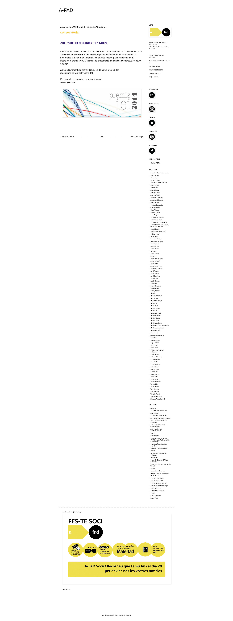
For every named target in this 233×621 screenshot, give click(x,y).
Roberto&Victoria (156, 357)
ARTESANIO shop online (158, 416)
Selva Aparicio (155, 374)
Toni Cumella (154, 389)
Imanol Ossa (154, 249)
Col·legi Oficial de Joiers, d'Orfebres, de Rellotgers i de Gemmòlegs (160, 440)
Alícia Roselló (155, 180)
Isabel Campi (154, 254)
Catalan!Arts (154, 436)
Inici (102, 137)
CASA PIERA (155, 163)
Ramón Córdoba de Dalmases (157, 351)
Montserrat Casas (156, 323)
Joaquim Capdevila (156, 269)
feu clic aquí (95, 79)
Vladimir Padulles (156, 396)
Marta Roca (154, 306)
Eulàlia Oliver (154, 234)
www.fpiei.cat (68, 82)
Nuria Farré (154, 333)
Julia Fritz (153, 283)
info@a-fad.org (153, 77)
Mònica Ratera (155, 318)
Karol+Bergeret (155, 286)
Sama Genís (154, 367)
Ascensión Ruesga (156, 198)
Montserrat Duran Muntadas (159, 325)
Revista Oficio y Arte (157, 481)
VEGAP (152, 493)
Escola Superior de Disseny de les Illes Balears (159, 225)
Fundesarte (154, 457)
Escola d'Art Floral (156, 220)
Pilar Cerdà (154, 345)
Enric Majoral (154, 215)
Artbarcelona (154, 413)
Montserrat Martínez (157, 328)
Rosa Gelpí (154, 362)
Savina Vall (154, 372)
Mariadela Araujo (156, 301)
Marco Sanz (154, 298)
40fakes (153, 408)
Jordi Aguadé (154, 271)
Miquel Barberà (155, 313)
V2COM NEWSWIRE (157, 491)
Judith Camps (155, 281)
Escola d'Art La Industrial (158, 222)
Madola (152, 293)
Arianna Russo (155, 195)
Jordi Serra (154, 278)
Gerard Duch (154, 244)
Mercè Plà (153, 311)
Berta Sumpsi (154, 202)
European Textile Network (158, 448)
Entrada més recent (67, 137)
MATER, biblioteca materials (159, 473)
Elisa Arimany (154, 210)
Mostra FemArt (155, 476)
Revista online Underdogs (159, 486)
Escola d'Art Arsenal (157, 217)
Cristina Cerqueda (156, 205)
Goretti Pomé (154, 246)
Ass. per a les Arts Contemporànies (156, 430)
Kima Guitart (154, 288)
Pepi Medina (154, 343)
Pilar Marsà (154, 348)
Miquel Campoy (155, 315)
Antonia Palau (155, 193)
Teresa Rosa (154, 387)
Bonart (152, 433)
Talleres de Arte (155, 488)
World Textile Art (155, 496)
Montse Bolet (154, 320)
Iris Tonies (153, 251)
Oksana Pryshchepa (157, 335)
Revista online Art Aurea (158, 483)
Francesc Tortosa (156, 239)
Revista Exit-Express (157, 478)
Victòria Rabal (155, 394)
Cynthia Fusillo (155, 207)
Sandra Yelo (154, 369)
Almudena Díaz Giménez (158, 183)
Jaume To (153, 256)
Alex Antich (154, 178)
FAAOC (152, 451)
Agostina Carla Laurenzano (159, 173)
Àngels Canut (154, 185)
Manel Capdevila (156, 296)
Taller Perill (154, 377)
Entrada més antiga (136, 137)
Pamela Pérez (155, 340)
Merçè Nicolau (155, 308)
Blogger (128, 615)
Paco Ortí (153, 338)
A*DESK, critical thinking (158, 411)
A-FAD (66, 10)
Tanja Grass (154, 379)
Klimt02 (152, 468)
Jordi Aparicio (154, 273)
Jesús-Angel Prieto (156, 259)
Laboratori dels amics (157, 471)
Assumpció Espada (156, 200)
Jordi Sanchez (155, 276)
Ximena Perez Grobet (157, 399)
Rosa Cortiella (155, 359)
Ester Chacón (154, 229)
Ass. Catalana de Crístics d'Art (160, 418)
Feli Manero (154, 236)
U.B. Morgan (154, 391)
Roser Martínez (155, 364)
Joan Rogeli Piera (156, 266)
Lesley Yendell (155, 291)
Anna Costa (154, 188)
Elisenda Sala (155, 212)
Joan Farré (154, 264)
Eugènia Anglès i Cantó (158, 231)
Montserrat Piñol (155, 330)
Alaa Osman (154, 175)
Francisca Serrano (156, 241)
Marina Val (154, 303)
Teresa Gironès (155, 382)
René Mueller (154, 354)
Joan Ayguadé (155, 261)
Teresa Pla (154, 384)
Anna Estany (154, 190)
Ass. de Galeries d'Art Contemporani (157, 425)
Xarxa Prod (154, 498)
